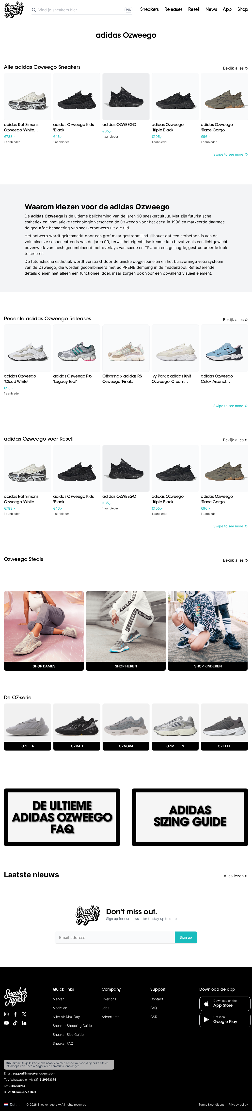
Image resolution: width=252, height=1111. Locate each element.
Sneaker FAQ (63, 1043)
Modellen (60, 1008)
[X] (24, 1014)
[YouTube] (6, 1023)
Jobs (105, 1008)
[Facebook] (15, 1014)
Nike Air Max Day (66, 1017)
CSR (153, 1017)
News (211, 10)
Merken (58, 999)
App (227, 10)
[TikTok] (15, 1023)
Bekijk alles (233, 68)
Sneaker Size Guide (68, 1034)
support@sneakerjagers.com (34, 1073)
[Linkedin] (24, 1023)
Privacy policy (238, 1104)
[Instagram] (6, 1014)
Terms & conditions (211, 1104)
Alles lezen (234, 875)
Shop (242, 10)
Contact (156, 999)
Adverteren (111, 1017)
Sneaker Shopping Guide (72, 1025)
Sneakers (149, 10)
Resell (194, 10)
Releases (173, 10)
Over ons (109, 999)
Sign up (186, 937)
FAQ (153, 1008)
